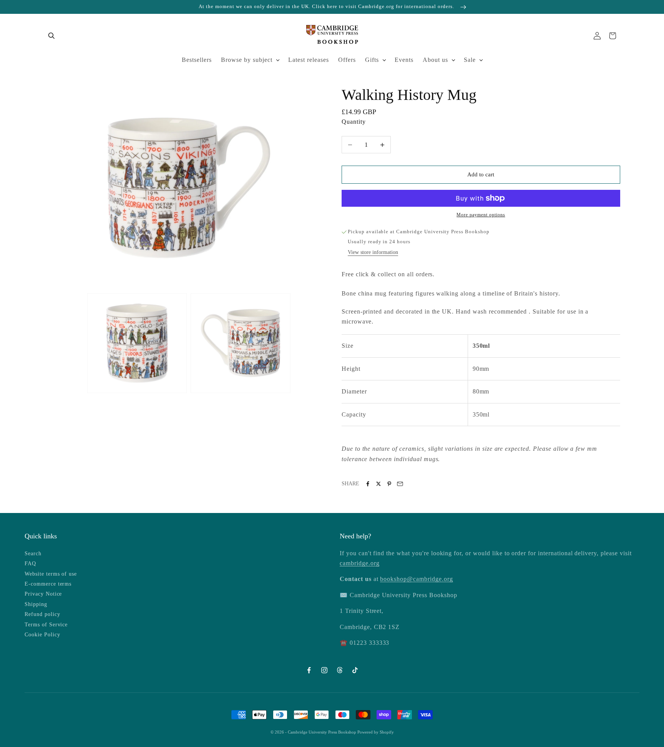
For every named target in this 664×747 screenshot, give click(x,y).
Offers (347, 59)
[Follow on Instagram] (324, 670)
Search (33, 553)
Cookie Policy (42, 634)
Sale (470, 59)
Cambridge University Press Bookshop (322, 732)
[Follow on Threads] (340, 670)
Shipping (36, 604)
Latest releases (308, 59)
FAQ (30, 563)
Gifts (372, 59)
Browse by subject (246, 59)
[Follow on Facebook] (309, 670)
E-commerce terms (48, 584)
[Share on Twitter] (378, 484)
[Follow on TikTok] (355, 670)
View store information (373, 252)
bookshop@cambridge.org (416, 579)
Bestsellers (197, 59)
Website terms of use (51, 574)
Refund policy (42, 614)
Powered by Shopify (375, 732)
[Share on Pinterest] (389, 484)
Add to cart (480, 174)
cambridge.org (359, 563)
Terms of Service (46, 624)
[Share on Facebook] (368, 484)
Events (404, 59)
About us (435, 59)
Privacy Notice (43, 594)
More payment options (480, 214)
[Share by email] (400, 484)
